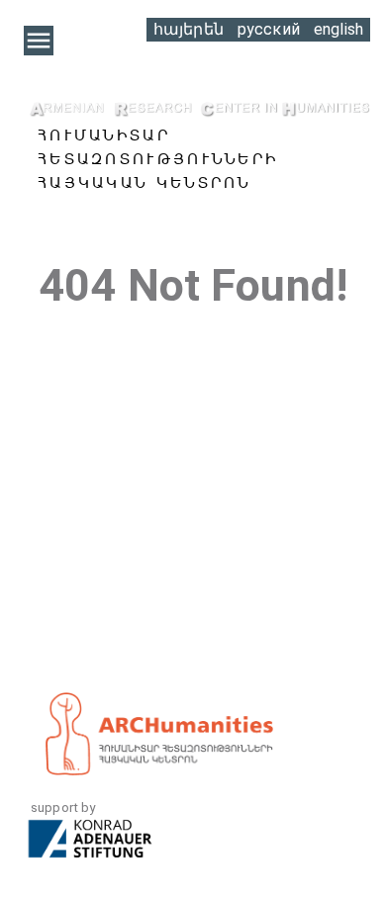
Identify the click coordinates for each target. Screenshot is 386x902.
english (338, 29)
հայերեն (188, 29)
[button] (38, 40)
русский (269, 29)
